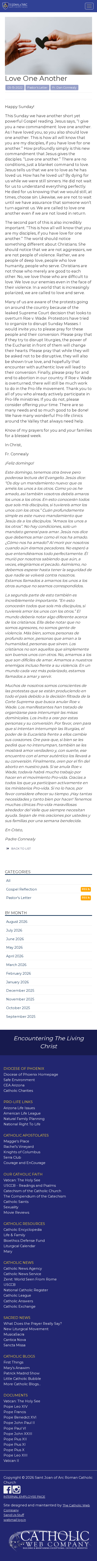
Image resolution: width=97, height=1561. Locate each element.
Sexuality (11, 1207)
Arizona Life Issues (19, 1108)
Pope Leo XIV (16, 1406)
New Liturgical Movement (26, 1329)
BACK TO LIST (21, 848)
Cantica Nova (15, 1340)
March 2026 (16, 965)
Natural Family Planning (24, 1119)
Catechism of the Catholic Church (32, 1191)
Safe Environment (19, 1080)
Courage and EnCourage (24, 1163)
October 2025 (18, 1008)
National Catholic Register (26, 1290)
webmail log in (15, 1520)
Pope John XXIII (18, 1434)
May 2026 (14, 947)
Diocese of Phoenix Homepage (31, 1074)
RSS (85, 889)
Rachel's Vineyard (19, 1147)
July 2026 (14, 930)
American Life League (22, 1113)
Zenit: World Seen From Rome (30, 1279)
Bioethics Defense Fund (24, 1241)
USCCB (10, 1285)
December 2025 (20, 990)
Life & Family (14, 1235)
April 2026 (14, 956)
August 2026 (16, 922)
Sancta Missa (14, 1345)
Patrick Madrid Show (22, 1373)
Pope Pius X (14, 1450)
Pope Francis (15, 1412)
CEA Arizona (14, 1085)
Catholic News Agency (23, 1268)
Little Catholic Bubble (22, 1379)
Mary (8, 1251)
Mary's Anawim (17, 1368)
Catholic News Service (22, 1274)
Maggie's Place (16, 1141)
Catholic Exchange (20, 1306)
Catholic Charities (18, 1091)
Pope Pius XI (15, 1444)
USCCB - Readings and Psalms (30, 1185)
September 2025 (21, 1016)
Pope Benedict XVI (20, 1417)
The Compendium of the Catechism (35, 1196)
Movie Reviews (16, 1212)
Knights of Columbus (22, 1152)
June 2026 (15, 939)
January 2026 (17, 982)
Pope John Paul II (19, 1423)
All (8, 881)
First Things (13, 1362)
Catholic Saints (16, 1202)
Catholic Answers (18, 1301)
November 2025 (20, 999)
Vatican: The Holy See (22, 1180)
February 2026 (18, 973)
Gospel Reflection (21, 889)
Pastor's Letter (18, 898)
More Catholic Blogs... (22, 1384)
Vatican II (11, 1461)
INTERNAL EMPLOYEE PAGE (24, 1496)
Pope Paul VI (15, 1428)
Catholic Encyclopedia (23, 1230)
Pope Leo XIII (16, 1455)
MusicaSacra (14, 1334)
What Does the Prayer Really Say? (33, 1323)
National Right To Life (22, 1124)
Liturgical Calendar (19, 1246)
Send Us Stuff (14, 1515)
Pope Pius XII (15, 1439)
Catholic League (17, 1295)
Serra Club (12, 1157)
